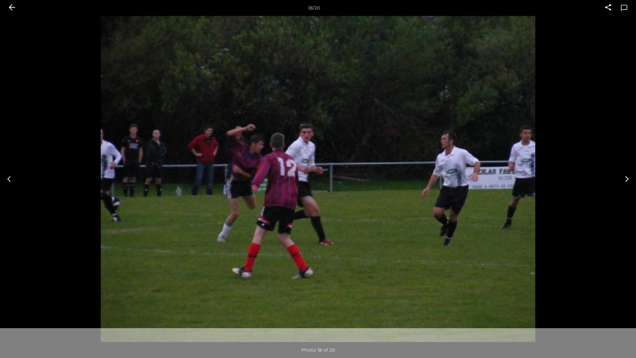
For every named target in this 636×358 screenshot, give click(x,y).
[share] (608, 8)
